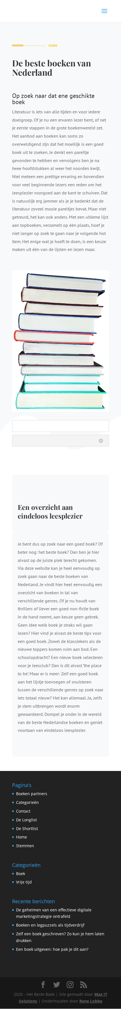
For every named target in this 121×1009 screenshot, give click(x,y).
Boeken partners (31, 793)
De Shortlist (27, 828)
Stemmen (25, 845)
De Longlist (26, 819)
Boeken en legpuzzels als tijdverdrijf (50, 925)
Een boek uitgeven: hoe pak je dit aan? (52, 949)
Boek (20, 873)
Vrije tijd (24, 882)
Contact (23, 811)
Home (21, 837)
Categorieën (27, 802)
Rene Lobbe (90, 1001)
